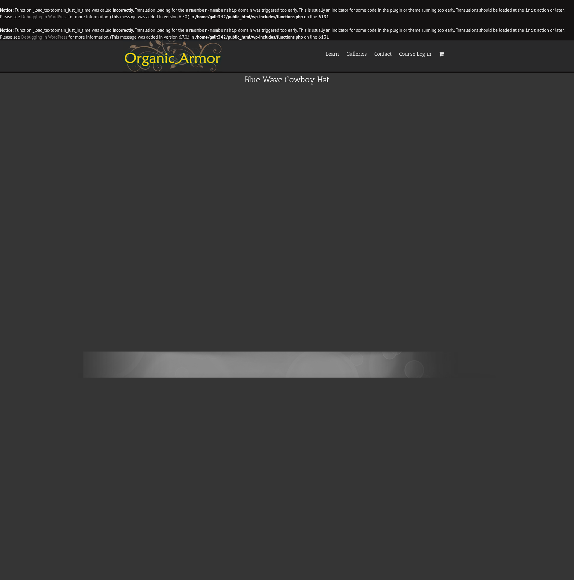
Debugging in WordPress (44, 16)
